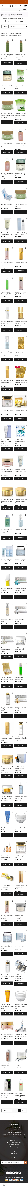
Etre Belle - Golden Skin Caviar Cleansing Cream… (7, 382)
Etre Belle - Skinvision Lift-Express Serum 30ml (7, 708)
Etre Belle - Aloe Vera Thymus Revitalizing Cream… (7, 145)
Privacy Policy (14, 1147)
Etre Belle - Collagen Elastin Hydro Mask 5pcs (20, 441)
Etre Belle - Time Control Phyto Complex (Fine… (19, 976)
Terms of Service (14, 1144)
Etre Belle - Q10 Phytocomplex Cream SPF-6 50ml (21, 916)
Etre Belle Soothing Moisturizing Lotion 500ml (6, 531)
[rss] (19, 1173)
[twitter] (13, 1173)
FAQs (14, 1151)
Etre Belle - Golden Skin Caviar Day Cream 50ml (21, 501)
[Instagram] (10, 1173)
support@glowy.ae (16, 1132)
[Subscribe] (25, 1162)
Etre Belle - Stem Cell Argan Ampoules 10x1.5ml (20, 708)
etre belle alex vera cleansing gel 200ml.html (11, 33)
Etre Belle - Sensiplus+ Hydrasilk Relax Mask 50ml (7, 471)
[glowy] (13, 6)
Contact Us (14, 1153)
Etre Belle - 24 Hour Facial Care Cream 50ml (6, 441)
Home (2, 13)
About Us (14, 1149)
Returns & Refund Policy (14, 1142)
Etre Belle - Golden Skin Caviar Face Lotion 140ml (21, 887)
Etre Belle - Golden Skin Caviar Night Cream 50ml (7, 501)
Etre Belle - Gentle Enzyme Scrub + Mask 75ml (20, 471)
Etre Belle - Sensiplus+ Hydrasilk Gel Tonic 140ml (7, 264)
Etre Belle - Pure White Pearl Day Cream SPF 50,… (21, 827)
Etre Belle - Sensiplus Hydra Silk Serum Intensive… (7, 916)
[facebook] (7, 1173)
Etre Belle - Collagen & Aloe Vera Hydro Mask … (7, 204)
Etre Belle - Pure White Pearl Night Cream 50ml (21, 1006)
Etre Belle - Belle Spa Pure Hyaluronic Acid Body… (6, 827)
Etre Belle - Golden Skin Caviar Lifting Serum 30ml (7, 738)
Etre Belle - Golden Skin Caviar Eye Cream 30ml (7, 768)
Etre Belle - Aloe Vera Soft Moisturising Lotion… (20, 145)
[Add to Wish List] (12, 40)
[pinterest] (16, 1173)
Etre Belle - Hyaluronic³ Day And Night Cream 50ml (7, 946)
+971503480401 (16, 1128)
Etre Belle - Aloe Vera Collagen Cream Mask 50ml (21, 204)
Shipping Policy (14, 1140)
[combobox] (14, 9)
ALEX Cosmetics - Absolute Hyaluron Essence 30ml (20, 1095)
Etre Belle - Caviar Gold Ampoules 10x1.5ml (6, 649)
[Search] (25, 9)
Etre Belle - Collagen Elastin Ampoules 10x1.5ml (20, 619)
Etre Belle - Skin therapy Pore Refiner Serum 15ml (20, 768)
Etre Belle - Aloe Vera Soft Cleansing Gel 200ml (20, 56)
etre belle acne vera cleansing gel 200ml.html (12, 35)
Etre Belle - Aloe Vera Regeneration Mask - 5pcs (20, 115)
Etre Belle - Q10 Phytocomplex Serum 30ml (7, 619)
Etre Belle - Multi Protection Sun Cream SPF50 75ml (7, 1006)
